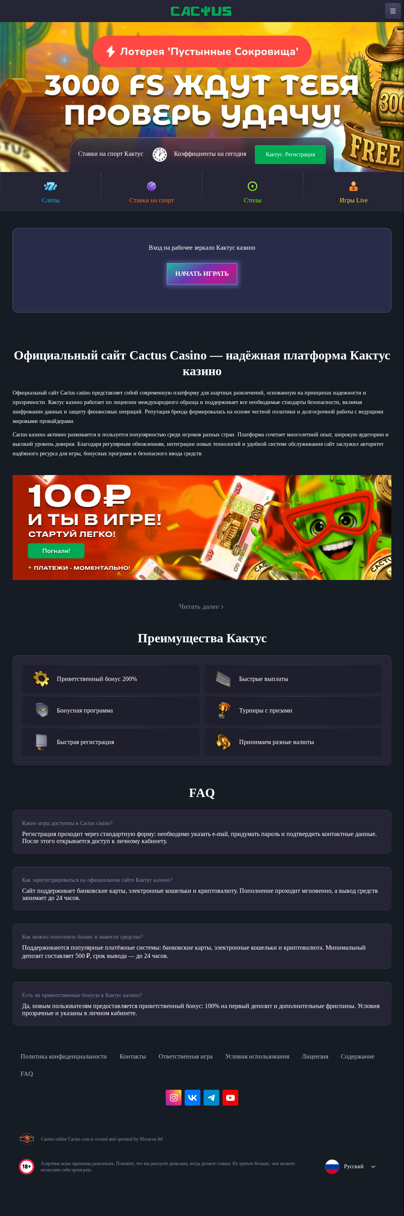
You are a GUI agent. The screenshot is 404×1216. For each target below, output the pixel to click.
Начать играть (202, 275)
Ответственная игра (208, 1062)
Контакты (149, 1062)
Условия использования (289, 1062)
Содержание (40, 1080)
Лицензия (355, 1062)
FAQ (79, 1080)
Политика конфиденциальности (71, 1062)
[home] (202, 11)
